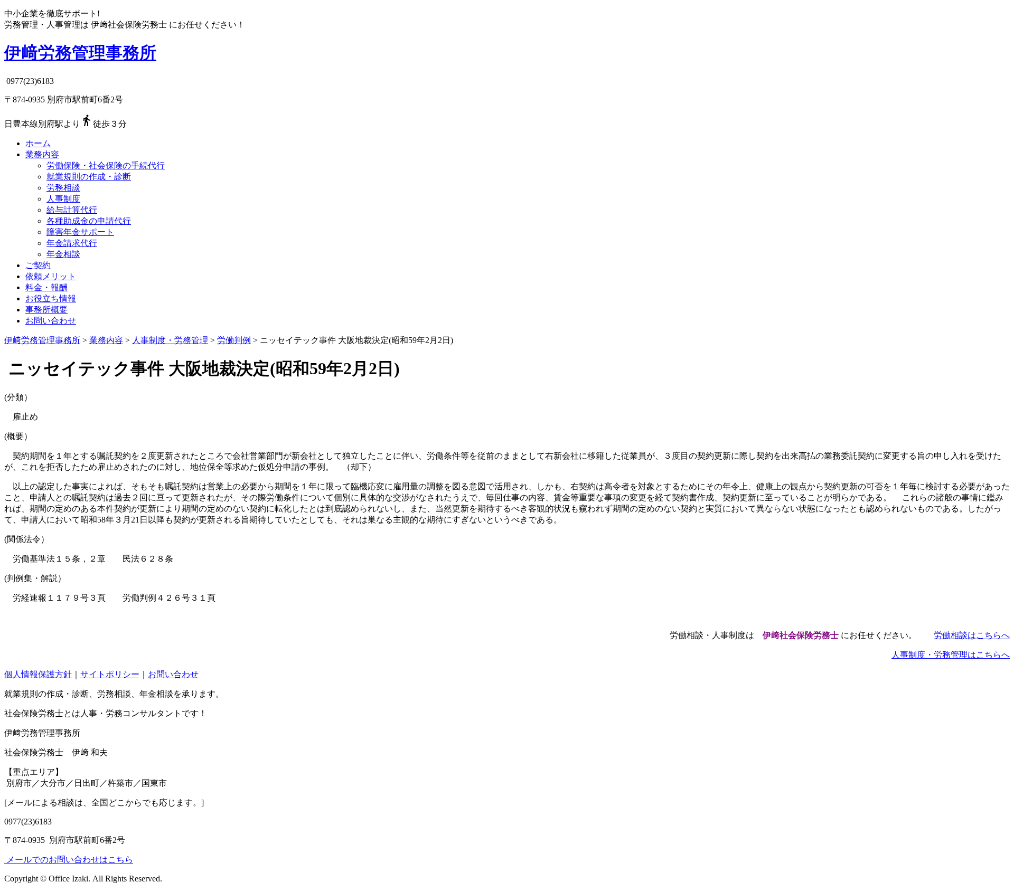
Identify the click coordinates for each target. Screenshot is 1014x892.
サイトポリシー (109, 674)
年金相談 (63, 254)
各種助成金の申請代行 (88, 220)
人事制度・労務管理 (170, 340)
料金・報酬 (46, 287)
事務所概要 (46, 309)
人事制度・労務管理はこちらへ (950, 654)
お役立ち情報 (50, 298)
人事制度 (63, 198)
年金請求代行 (71, 243)
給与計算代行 (71, 209)
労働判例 (234, 340)
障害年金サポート (80, 231)
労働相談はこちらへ (972, 635)
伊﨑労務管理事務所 (80, 52)
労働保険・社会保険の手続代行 (105, 165)
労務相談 (63, 187)
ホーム (38, 143)
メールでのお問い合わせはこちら (68, 859)
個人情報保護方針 (38, 674)
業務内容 (42, 154)
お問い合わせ (50, 320)
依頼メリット (50, 276)
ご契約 (38, 265)
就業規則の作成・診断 (88, 176)
